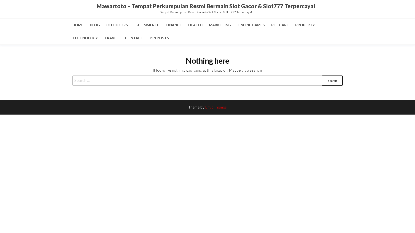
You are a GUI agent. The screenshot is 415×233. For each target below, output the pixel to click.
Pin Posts (159, 38)
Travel (111, 38)
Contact (134, 38)
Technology (85, 38)
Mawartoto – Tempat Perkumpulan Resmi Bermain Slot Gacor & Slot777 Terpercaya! (206, 6)
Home (77, 25)
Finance (174, 25)
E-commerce (146, 25)
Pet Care (280, 25)
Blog (95, 25)
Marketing (220, 25)
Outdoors (117, 25)
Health (195, 25)
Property (305, 25)
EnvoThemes (216, 107)
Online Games (251, 25)
